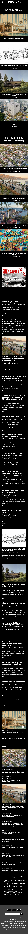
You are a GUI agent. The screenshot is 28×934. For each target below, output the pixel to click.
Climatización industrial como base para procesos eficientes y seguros (14, 604)
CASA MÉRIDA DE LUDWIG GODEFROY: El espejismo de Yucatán (13, 417)
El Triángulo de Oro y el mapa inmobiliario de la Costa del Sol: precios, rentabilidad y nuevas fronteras (13, 321)
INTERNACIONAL (14, 39)
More (3, 315)
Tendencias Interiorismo (18, 401)
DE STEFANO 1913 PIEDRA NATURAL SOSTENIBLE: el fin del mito (12, 436)
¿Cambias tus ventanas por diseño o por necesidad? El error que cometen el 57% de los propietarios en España (13, 397)
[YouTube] (18, 910)
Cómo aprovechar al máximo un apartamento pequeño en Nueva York (12, 624)
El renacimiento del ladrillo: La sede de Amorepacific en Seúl (14, 123)
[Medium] (20, 910)
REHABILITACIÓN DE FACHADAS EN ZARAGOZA (12, 511)
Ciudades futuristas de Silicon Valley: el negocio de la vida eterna (13, 682)
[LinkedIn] (15, 910)
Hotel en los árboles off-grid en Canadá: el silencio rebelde (14, 94)
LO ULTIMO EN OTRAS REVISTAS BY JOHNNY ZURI (14, 876)
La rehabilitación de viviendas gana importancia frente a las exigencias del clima (14, 169)
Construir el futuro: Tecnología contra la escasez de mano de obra (13, 491)
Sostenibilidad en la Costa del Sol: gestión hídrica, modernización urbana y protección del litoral (14, 197)
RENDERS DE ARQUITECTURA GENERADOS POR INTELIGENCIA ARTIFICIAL (14, 378)
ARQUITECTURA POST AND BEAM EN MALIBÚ (14, 38)
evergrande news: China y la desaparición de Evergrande (10, 302)
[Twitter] (8, 910)
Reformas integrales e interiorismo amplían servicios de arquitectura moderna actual (12, 643)
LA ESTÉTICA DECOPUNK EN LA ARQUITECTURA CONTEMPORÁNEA (12, 472)
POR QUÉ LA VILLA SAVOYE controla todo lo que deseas (14, 278)
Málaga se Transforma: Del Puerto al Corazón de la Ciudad (14, 253)
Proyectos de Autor (17, 419)
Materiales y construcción (18, 438)
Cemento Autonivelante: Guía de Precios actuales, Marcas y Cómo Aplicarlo (13, 663)
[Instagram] (10, 910)
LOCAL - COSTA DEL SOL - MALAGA (14, 171)
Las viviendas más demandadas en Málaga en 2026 (14, 225)
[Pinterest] (13, 910)
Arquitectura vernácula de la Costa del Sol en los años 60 (14, 66)
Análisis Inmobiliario (20, 304)
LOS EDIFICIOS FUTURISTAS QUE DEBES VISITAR (13, 739)
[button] (24, 705)
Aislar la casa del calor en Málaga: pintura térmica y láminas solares (12, 454)
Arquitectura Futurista (11, 275)
